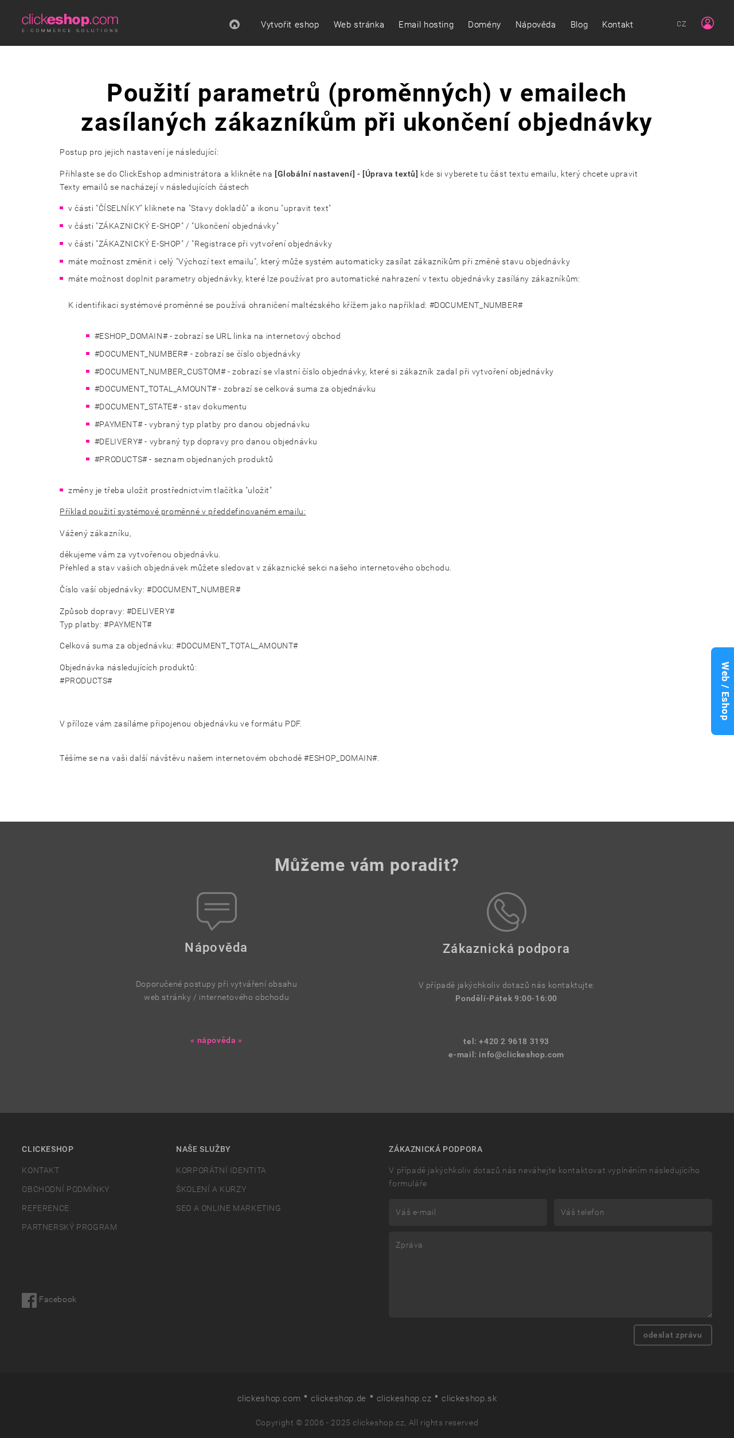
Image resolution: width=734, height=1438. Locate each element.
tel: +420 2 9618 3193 (506, 1041)
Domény (484, 24)
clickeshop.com (269, 1398)
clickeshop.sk (469, 1398)
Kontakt (617, 24)
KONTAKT (40, 1170)
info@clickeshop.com (521, 1055)
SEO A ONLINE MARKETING (228, 1208)
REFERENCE (45, 1208)
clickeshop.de (338, 1398)
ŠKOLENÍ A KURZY (211, 1189)
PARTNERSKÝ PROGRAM (69, 1227)
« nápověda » (216, 1040)
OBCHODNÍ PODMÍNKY (65, 1189)
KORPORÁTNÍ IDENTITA (221, 1170)
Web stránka (359, 24)
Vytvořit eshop (290, 24)
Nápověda (536, 24)
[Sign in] (707, 23)
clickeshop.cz (404, 1398)
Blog (579, 24)
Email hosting (426, 24)
